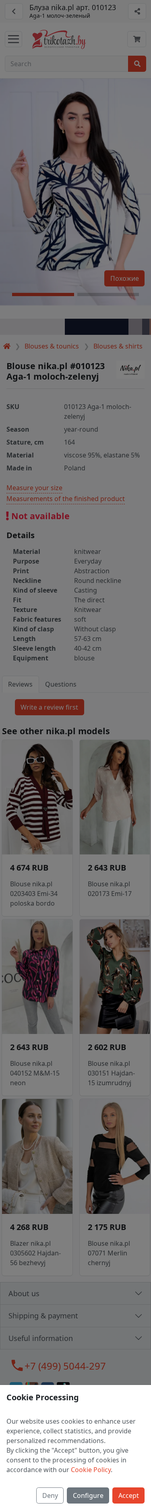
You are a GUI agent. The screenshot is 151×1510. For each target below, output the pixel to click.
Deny (50, 1495)
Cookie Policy (91, 1469)
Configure (88, 1495)
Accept (128, 1495)
